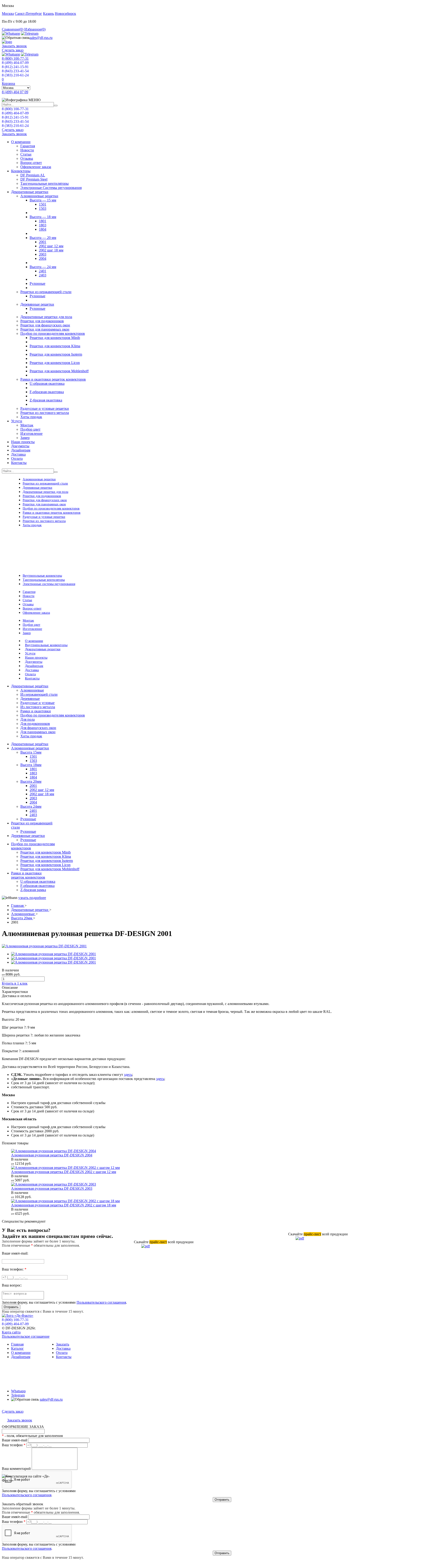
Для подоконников (35, 724)
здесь (128, 1075)
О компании (21, 142)
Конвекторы (21, 171)
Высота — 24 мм (43, 267)
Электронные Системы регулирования (51, 188)
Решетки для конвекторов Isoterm (56, 354)
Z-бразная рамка (33, 890)
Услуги (16, 421)
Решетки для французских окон (45, 325)
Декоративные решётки (29, 744)
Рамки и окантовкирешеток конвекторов (28, 875)
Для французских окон (38, 728)
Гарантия (27, 146)
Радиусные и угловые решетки (44, 408)
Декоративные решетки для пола (46, 317)
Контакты (19, 463)
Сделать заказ (12, 50)
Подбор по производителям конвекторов (52, 333)
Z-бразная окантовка (46, 400)
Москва (8, 14)
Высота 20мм (30, 781)
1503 (42, 208)
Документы (20, 446)
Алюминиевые (32, 690)
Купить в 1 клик (15, 983)
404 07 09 (15, 92)
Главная (18, 906)
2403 (42, 275)
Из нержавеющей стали (39, 694)
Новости (27, 150)
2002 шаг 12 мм (51, 246)
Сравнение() (12, 29)
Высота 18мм (30, 765)
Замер (25, 438)
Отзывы (26, 158)
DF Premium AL (32, 175)
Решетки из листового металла (44, 413)
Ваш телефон (13, 1445)
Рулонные (37, 283)
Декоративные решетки (29, 192)
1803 (42, 225)
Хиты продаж (31, 417)
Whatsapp (18, 1391)
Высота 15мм (30, 752)
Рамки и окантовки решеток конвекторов (53, 379)
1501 (42, 204)
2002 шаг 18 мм (51, 250)
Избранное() (35, 29)
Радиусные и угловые (37, 703)
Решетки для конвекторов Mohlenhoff (59, 371)
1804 (42, 229)
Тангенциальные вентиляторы (44, 183)
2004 (42, 258)
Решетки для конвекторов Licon (55, 363)
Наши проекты (23, 442)
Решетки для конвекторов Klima (55, 346)
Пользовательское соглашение (25, 1336)
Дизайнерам (20, 450)
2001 (42, 242)
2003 (42, 254)
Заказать (62, 1344)
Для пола (27, 719)
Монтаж (26, 425)
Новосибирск (65, 14)
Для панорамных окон (38, 732)
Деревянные (30, 699)
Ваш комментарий (16, 1469)
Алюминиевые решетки (39, 196)
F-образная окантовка (47, 392)
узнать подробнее (32, 898)
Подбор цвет (30, 429)
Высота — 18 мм (43, 217)
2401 (42, 271)
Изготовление (31, 433)
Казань (48, 14)
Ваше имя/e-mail (14, 1440)
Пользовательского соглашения (101, 1302)
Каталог (17, 1348)
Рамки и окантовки (35, 711)
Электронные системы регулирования (49, 584)
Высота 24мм (30, 806)
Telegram (18, 1395)
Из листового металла (37, 707)
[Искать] (56, 105)
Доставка (18, 454)
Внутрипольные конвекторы (42, 575)
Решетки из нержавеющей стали (45, 292)
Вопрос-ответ (31, 163)
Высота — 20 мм (43, 238)
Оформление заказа (35, 167)
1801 (42, 221)
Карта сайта (11, 1332)
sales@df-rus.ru (41, 38)
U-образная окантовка (47, 383)
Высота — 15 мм (43, 200)
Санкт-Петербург (28, 14)
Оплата (17, 458)
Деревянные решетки (37, 304)
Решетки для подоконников (42, 321)
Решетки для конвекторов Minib (55, 338)
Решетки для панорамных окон (44, 329)
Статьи (25, 154)
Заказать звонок (14, 46)
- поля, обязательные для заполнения (32, 1436)
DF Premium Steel (33, 179)
